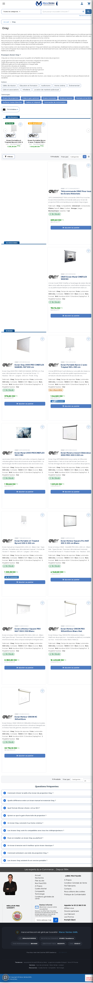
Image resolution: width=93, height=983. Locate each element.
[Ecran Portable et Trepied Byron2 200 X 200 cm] (13, 130)
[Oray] (10, 136)
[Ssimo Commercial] (15, 884)
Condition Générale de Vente (75, 883)
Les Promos (69, 917)
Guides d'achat (42, 968)
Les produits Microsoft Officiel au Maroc (35, 962)
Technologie (60, 968)
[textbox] (61, 11)
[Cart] (89, 3)
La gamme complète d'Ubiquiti (57, 962)
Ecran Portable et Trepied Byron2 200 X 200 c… (14, 141)
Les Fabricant (69, 914)
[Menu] (3, 3)
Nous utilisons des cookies (74, 892)
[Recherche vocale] (83, 11)
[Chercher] (88, 11)
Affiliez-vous (69, 908)
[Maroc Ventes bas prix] (46, 3)
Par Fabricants (70, 886)
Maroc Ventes (53, 965)
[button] (84, 156)
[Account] (82, 3)
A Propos (67, 880)
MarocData (13, 979)
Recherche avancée (85, 15)
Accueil (6, 22)
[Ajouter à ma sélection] (20, 124)
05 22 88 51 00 (80, 905)
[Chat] (5, 977)
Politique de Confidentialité (75, 895)
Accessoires (11, 243)
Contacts (67, 889)
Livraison (61, 965)
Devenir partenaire (71, 911)
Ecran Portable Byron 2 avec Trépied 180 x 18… (36, 141)
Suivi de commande (42, 965)
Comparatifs (52, 968)
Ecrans (9, 331)
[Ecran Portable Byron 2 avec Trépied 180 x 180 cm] (36, 130)
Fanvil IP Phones (73, 962)
